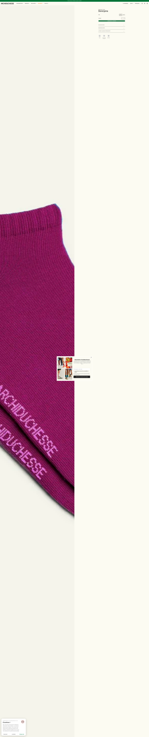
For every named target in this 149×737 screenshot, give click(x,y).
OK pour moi (21, 734)
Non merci (5, 734)
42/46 (124, 14)
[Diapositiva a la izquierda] (1, 374)
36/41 (121, 14)
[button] (20, 3)
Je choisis (13, 734)
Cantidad (99, 18)
